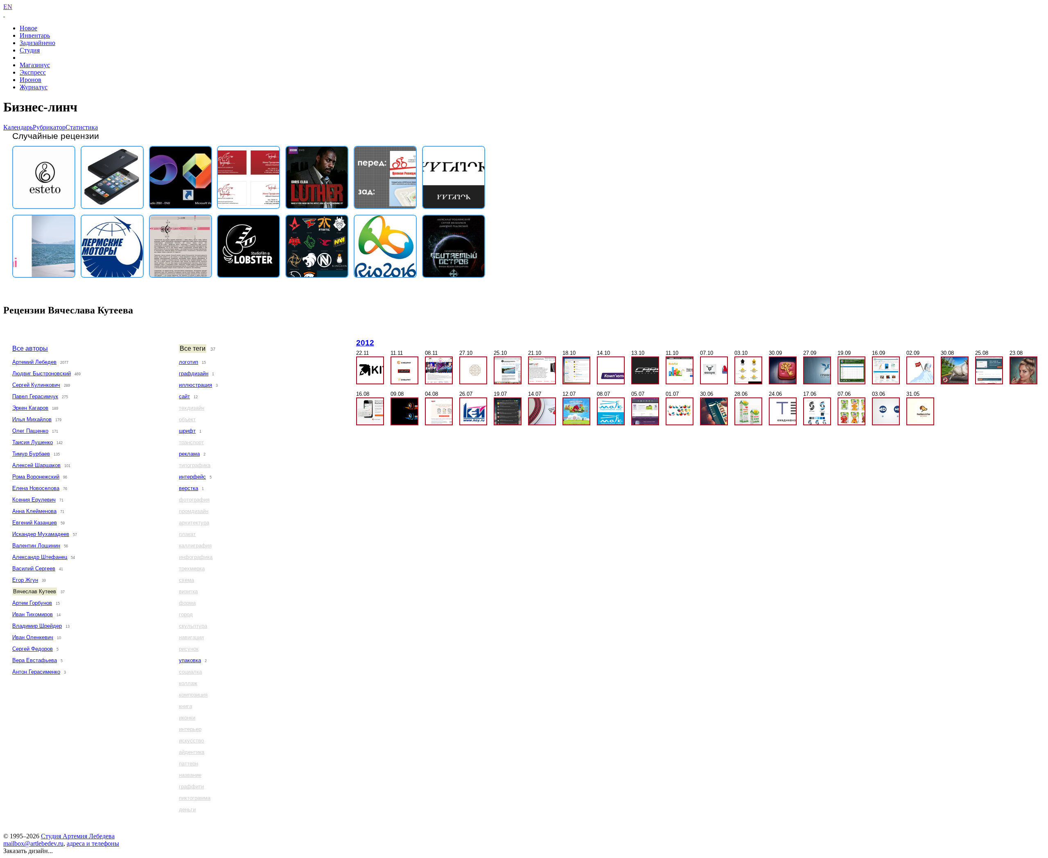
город (186, 614)
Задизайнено (37, 42)
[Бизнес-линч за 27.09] (817, 370)
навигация (191, 637)
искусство (191, 741)
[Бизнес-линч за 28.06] (748, 411)
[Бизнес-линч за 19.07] (508, 411)
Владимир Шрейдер (37, 626)
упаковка (190, 660)
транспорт (191, 442)
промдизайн (193, 511)
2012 (365, 342)
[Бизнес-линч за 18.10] (576, 370)
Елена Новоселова (35, 488)
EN (7, 6)
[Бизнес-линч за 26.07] (473, 411)
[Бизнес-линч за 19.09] (851, 370)
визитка (188, 591)
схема (186, 580)
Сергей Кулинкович (36, 385)
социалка (190, 672)
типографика (194, 465)
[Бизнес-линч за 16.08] (370, 411)
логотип (188, 362)
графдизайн (193, 373)
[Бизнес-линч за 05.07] (645, 411)
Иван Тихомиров (32, 614)
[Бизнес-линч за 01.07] (679, 411)
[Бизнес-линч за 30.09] (783, 370)
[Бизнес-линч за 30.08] (955, 370)
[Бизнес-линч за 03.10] (748, 370)
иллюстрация (195, 385)
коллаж (188, 683)
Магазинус (35, 64)
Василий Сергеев (33, 568)
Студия (30, 50)
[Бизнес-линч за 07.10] (714, 370)
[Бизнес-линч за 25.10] (508, 370)
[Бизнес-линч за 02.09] (920, 370)
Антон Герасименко (36, 672)
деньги (187, 809)
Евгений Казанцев (34, 523)
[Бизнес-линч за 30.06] (714, 411)
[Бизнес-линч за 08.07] (611, 411)
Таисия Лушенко (32, 442)
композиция (193, 695)
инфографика (195, 557)
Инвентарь (35, 35)
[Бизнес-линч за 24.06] (783, 411)
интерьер (190, 729)
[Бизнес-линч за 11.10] (679, 370)
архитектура (194, 523)
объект (187, 419)
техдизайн (191, 408)
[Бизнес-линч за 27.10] (473, 370)
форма (187, 603)
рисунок (189, 649)
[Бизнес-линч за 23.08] (1023, 370)
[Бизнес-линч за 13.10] (645, 370)
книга (185, 706)
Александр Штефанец (39, 557)
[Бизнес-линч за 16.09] (886, 370)
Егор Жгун (25, 580)
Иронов (30, 79)
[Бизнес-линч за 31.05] (920, 411)
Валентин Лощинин (36, 545)
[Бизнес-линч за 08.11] (439, 370)
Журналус (33, 87)
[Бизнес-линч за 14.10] (611, 370)
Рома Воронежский (35, 477)
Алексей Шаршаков (36, 465)
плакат (187, 534)
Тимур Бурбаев (31, 454)
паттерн (188, 763)
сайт (184, 396)
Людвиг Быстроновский (41, 373)
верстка (188, 488)
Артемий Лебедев (34, 362)
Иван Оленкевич (32, 637)
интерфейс (192, 477)
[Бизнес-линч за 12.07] (576, 411)
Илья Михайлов (32, 419)
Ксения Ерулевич (34, 500)
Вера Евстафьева (34, 660)
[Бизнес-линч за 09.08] (404, 411)
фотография (194, 500)
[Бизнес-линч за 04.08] (439, 411)
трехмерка (192, 568)
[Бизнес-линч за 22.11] (370, 370)
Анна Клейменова (34, 511)
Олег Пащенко (30, 431)
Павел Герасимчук (35, 396)
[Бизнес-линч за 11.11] (404, 370)
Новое (28, 28)
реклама (189, 454)
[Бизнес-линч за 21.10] (542, 370)
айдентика (191, 752)
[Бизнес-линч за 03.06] (886, 411)
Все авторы (30, 348)
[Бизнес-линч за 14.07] (542, 411)
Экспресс (33, 72)
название (190, 775)
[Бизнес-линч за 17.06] (817, 411)
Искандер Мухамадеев (40, 534)
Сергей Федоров (32, 649)
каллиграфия (195, 545)
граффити (191, 786)
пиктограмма (194, 798)
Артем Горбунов (32, 603)
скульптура (193, 626)
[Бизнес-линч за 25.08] (989, 370)
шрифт (187, 431)
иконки (187, 718)
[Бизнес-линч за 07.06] (851, 411)
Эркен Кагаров (30, 408)
